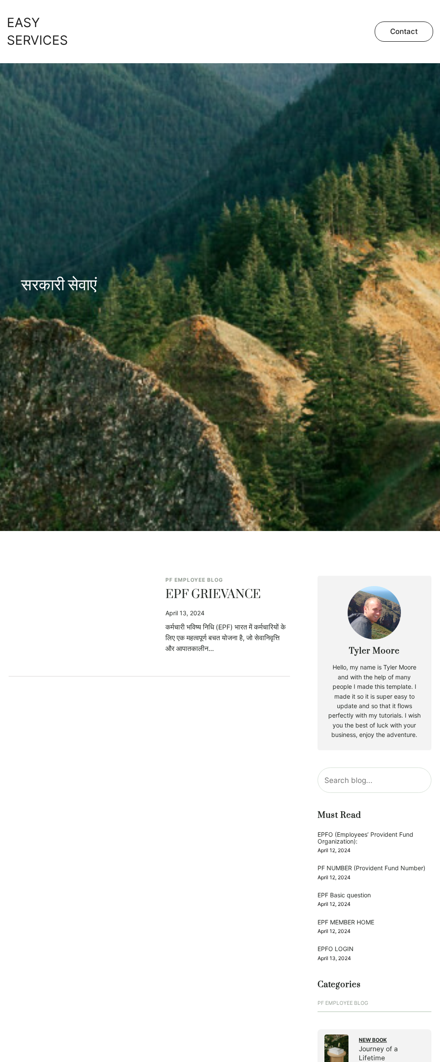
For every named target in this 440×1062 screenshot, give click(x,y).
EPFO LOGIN (336, 948)
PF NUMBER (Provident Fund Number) (371, 868)
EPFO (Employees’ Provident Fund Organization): (365, 837)
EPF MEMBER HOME (346, 922)
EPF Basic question (344, 895)
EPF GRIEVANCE (213, 595)
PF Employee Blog (194, 580)
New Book (373, 1040)
